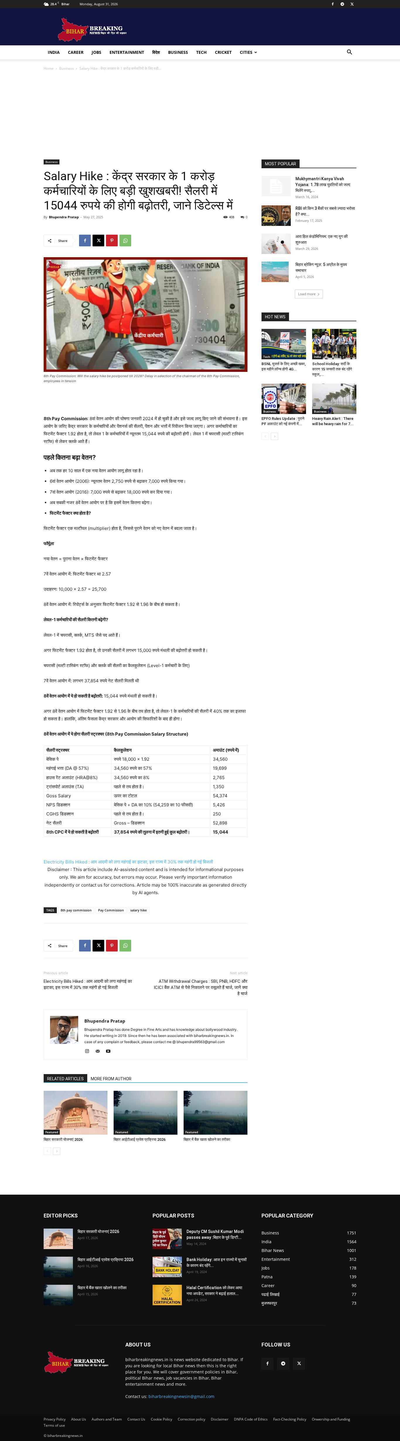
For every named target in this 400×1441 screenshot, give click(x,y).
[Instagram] (89, 1051)
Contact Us (136, 1419)
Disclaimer (219, 1419)
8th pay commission (76, 910)
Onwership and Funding (331, 1419)
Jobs (96, 52)
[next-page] (56, 1151)
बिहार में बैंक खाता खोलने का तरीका (207, 1139)
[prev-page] (47, 1151)
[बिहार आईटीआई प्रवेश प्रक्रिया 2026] (145, 1113)
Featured (51, 1132)
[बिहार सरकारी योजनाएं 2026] (75, 1113)
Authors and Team (107, 1419)
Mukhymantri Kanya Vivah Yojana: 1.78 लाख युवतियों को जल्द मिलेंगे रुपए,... (322, 184)
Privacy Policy (55, 1419)
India (54, 52)
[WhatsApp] (125, 240)
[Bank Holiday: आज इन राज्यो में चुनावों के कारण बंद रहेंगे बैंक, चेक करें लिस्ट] (167, 1267)
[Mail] (100, 1051)
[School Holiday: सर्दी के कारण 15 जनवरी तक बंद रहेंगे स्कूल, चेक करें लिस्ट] (334, 344)
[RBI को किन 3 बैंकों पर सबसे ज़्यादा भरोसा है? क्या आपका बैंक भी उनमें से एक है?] (276, 215)
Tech (201, 52)
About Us (78, 1419)
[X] (352, 4)
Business (178, 52)
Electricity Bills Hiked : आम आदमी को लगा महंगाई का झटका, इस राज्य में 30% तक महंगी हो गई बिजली (128, 862)
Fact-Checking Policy (289, 1419)
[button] (349, 53)
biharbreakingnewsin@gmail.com (181, 1396)
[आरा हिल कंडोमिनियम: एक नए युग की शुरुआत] (276, 243)
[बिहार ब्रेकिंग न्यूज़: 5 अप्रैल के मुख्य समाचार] (275, 272)
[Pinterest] (112, 240)
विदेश (156, 52)
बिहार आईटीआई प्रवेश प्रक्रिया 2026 (139, 1139)
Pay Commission (111, 910)
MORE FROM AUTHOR (111, 1078)
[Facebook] (332, 4)
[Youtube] (110, 1051)
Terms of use (54, 1425)
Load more (307, 293)
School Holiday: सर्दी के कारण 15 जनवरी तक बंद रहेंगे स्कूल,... (332, 369)
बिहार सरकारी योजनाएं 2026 (63, 1139)
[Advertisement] (200, 116)
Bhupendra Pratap (64, 217)
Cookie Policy (161, 1419)
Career (75, 52)
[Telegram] (342, 4)
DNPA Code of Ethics (251, 1419)
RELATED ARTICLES (65, 1078)
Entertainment (127, 52)
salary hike (138, 910)
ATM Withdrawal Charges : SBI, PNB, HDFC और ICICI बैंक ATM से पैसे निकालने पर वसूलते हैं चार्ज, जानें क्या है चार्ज (200, 987)
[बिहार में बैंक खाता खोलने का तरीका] (215, 1113)
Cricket (223, 52)
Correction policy (191, 1419)
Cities (246, 52)
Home (49, 68)
